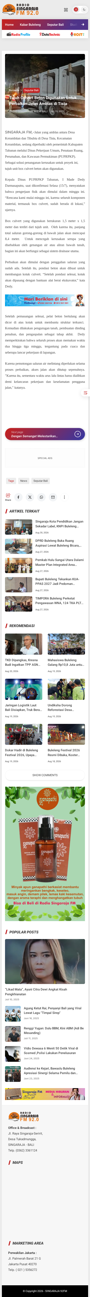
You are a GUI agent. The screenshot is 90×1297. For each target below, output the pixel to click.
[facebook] (18, 497)
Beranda (14, 90)
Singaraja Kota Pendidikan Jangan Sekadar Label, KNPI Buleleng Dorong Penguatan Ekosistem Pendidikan (59, 524)
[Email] (53, 497)
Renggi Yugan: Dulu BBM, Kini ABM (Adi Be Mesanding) (54, 1030)
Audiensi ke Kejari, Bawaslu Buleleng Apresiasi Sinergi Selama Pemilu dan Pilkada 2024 (50, 1071)
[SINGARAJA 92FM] (21, 9)
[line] (22, 48)
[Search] (66, 10)
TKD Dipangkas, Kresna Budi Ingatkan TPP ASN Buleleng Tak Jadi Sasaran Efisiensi (23, 662)
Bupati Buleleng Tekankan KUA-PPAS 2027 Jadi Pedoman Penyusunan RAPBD (57, 581)
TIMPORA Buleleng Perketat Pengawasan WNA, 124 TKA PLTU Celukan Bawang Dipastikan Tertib (59, 601)
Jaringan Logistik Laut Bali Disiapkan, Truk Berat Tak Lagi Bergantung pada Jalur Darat (23, 707)
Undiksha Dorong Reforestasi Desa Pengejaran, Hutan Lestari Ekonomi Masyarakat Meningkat (66, 707)
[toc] (85, 392)
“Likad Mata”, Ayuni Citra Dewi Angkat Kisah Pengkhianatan (36, 992)
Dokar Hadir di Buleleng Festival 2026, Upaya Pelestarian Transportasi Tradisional (22, 752)
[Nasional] (20, 34)
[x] (30, 497)
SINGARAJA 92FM (56, 1291)
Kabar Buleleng (30, 25)
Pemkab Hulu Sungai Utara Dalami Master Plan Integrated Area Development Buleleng (59, 562)
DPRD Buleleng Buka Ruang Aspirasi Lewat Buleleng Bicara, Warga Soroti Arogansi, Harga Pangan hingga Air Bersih (57, 543)
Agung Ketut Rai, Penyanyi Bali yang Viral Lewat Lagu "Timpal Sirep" (52, 1010)
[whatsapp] (41, 497)
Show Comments (45, 775)
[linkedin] (34, 48)
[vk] (56, 48)
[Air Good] (52, 34)
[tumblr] (45, 48)
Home (9, 25)
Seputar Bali (55, 25)
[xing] (67, 48)
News (23, 480)
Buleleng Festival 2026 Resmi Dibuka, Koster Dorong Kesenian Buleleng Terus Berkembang (66, 752)
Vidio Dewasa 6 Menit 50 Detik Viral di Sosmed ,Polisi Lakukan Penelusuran (51, 1051)
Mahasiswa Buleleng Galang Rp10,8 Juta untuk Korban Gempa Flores (66, 662)
